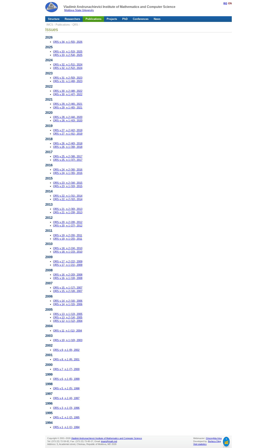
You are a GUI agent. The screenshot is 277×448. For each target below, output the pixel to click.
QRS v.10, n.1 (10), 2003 (67, 340)
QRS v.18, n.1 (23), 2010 (67, 251)
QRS (75, 24)
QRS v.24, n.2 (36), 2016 (67, 169)
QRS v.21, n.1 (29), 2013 (67, 212)
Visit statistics (200, 444)
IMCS (49, 24)
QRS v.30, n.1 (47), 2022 (67, 94)
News (157, 18)
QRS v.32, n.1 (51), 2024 (67, 64)
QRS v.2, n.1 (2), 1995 (66, 417)
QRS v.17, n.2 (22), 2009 (67, 261)
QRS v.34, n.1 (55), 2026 (67, 41)
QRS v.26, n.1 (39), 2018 (67, 146)
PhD (125, 18)
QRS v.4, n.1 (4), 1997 (66, 398)
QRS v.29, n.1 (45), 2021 (67, 107)
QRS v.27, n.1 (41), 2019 (67, 133)
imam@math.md (109, 441)
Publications (93, 18)
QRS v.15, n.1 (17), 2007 (67, 287)
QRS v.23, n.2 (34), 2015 (67, 182)
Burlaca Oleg (214, 441)
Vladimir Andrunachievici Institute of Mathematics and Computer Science (119, 7)
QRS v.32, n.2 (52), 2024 (67, 68)
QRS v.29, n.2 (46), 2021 (67, 103)
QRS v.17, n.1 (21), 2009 (67, 264)
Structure (53, 18)
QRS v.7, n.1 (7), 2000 (66, 369)
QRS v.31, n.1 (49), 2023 (67, 81)
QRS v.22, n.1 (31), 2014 (67, 195)
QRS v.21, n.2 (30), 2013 (67, 209)
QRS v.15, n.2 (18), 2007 (67, 291)
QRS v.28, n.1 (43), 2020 (67, 120)
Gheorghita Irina (214, 438)
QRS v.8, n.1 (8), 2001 (66, 359)
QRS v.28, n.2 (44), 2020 (67, 117)
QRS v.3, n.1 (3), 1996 (66, 407)
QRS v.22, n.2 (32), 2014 (67, 199)
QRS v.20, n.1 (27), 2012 (67, 225)
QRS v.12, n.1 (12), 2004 (67, 320)
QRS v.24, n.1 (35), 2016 (67, 173)
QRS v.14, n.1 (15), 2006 (67, 304)
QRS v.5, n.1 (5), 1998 (66, 388)
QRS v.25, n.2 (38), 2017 (67, 156)
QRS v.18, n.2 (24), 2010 (67, 248)
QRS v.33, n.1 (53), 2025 (67, 51)
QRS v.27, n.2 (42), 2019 (67, 130)
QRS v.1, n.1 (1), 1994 (66, 427)
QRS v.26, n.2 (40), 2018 (67, 143)
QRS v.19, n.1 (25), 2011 (67, 238)
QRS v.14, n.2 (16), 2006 (67, 300)
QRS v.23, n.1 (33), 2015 (67, 186)
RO (225, 3)
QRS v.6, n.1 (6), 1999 (66, 378)
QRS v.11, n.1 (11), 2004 (67, 330)
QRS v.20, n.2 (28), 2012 (67, 222)
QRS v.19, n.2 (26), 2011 (67, 235)
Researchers (72, 18)
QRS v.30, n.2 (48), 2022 (67, 90)
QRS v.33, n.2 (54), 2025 (67, 55)
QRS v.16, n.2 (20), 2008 (67, 274)
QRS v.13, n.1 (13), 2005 (67, 314)
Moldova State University (79, 10)
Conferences (140, 18)
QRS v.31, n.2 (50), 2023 (67, 77)
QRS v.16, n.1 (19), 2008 (67, 278)
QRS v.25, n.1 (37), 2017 (67, 159)
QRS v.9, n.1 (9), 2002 (66, 349)
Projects (112, 18)
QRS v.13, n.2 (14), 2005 (67, 317)
